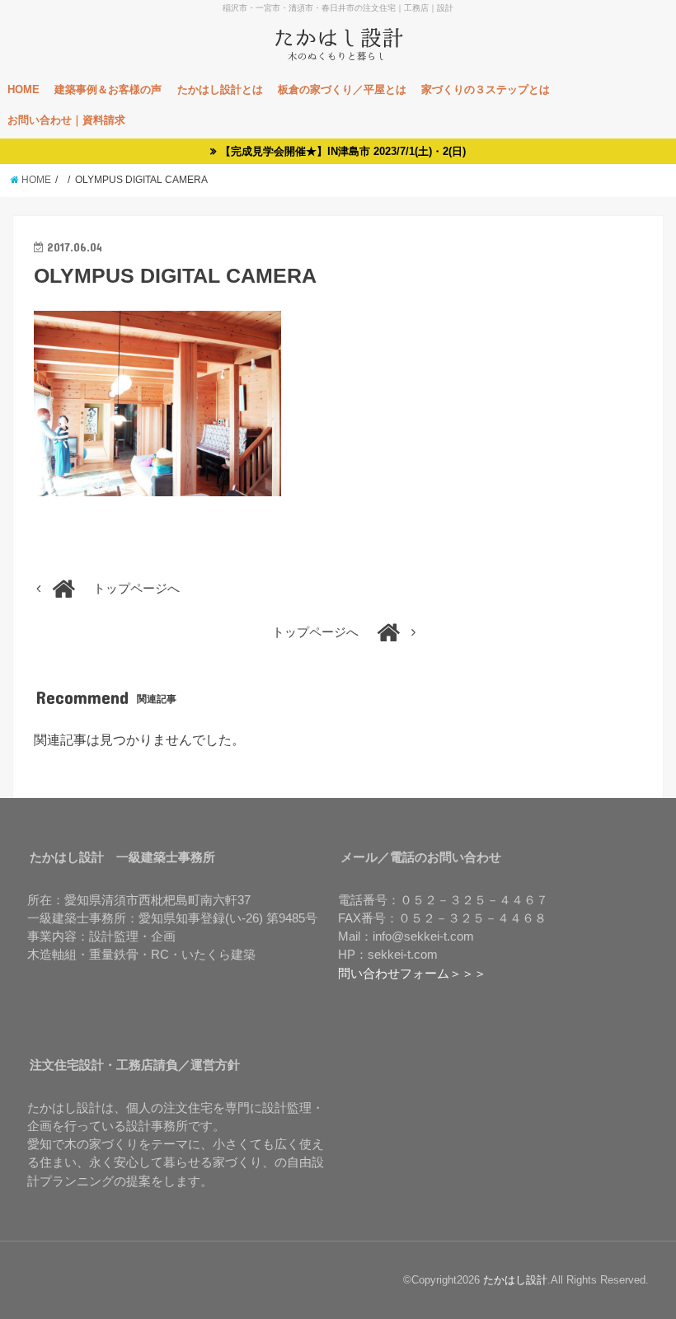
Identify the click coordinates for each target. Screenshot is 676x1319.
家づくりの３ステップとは (485, 89)
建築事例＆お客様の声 (108, 89)
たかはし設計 (515, 1280)
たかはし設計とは (220, 89)
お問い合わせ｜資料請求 (66, 120)
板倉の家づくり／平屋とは (342, 89)
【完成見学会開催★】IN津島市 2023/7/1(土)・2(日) (343, 151)
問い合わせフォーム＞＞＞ (412, 973)
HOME (23, 89)
